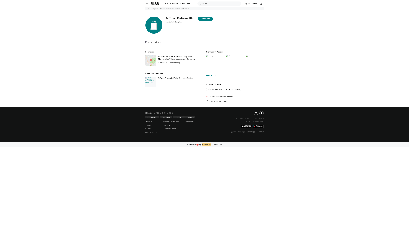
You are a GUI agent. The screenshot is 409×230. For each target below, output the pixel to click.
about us (148, 121)
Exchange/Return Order (171, 121)
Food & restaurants (166, 8)
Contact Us (149, 128)
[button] (251, 3)
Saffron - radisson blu (182, 8)
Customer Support (169, 128)
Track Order (167, 125)
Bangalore (155, 8)
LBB (148, 8)
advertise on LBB (151, 132)
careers (148, 125)
